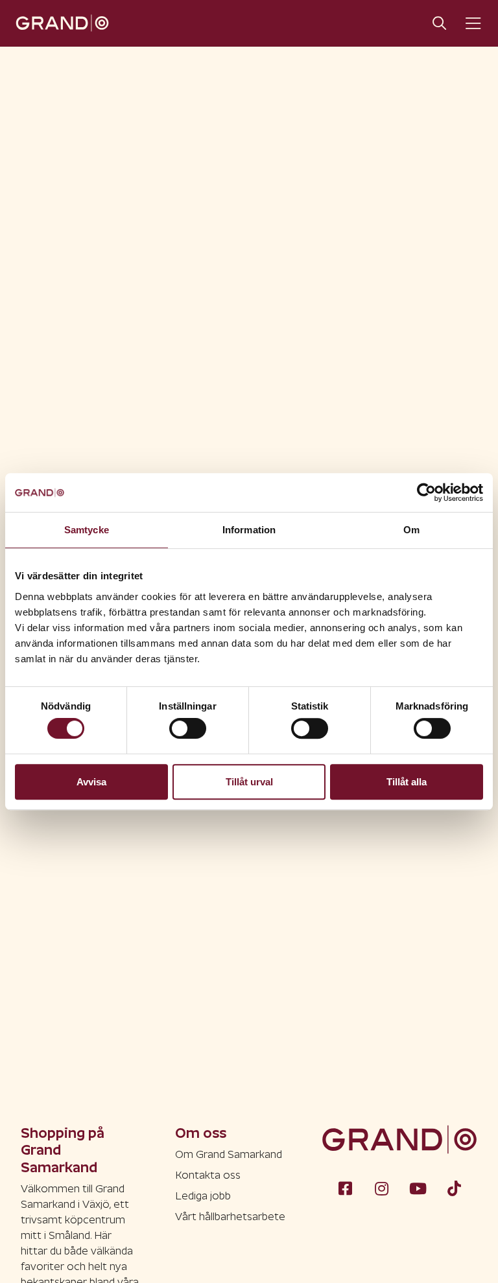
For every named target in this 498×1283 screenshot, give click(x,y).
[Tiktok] (454, 1188)
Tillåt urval (249, 781)
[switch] (187, 728)
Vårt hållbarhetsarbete (230, 1216)
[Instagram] (381, 1188)
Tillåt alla (406, 781)
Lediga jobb (203, 1196)
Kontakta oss (208, 1175)
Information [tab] (249, 529)
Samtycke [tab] (86, 529)
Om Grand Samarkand (228, 1154)
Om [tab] (411, 529)
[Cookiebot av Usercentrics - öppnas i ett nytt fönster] (426, 492)
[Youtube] (418, 1188)
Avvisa (91, 781)
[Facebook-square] (345, 1188)
